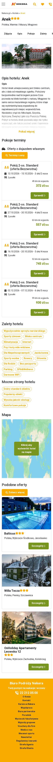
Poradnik (26, 715)
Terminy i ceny (16, 155)
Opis (19, 33)
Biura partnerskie (26, 711)
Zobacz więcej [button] (16, 492)
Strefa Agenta (26, 744)
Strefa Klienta (26, 748)
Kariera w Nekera (26, 704)
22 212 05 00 (29, 693)
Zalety (43, 33)
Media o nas (26, 730)
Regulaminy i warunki (26, 741)
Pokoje (31, 33)
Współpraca (26, 708)
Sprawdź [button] (38, 195)
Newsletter (26, 737)
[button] (26, 132)
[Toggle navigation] (3, 4)
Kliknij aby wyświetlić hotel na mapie (26, 448)
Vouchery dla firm (26, 726)
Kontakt (26, 700)
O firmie (26, 697)
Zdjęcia (8, 33)
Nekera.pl (6, 13)
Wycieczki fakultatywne (26, 719)
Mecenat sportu (26, 733)
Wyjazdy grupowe (26, 722)
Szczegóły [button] (37, 546)
